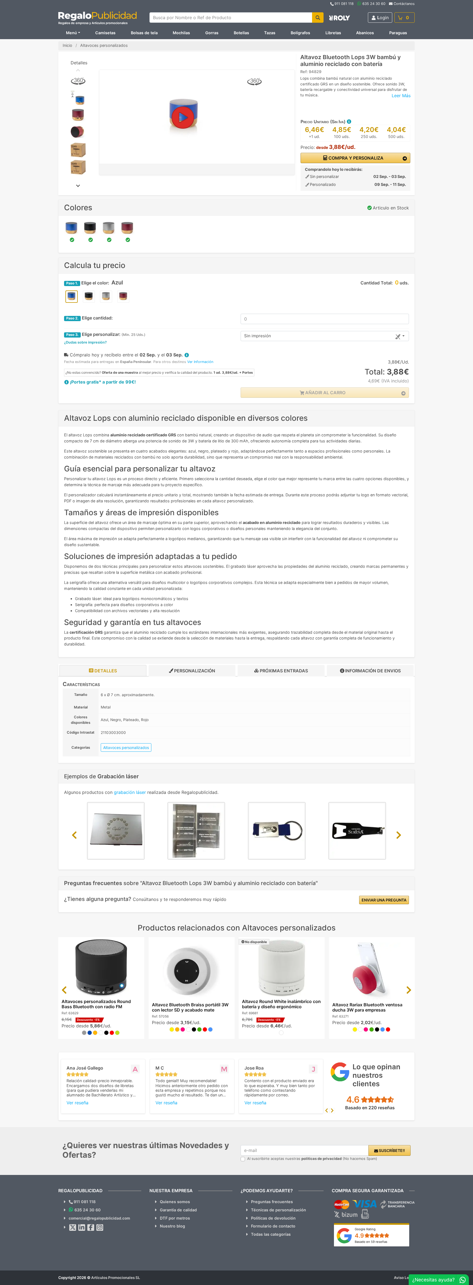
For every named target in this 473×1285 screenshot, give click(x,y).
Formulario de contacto (273, 1226)
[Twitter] (72, 1227)
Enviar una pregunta (384, 900)
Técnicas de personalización (278, 1210)
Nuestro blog (172, 1226)
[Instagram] (99, 1227)
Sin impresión (257, 335)
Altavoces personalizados (126, 747)
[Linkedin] (81, 1227)
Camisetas (105, 32)
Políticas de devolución (273, 1218)
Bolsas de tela (144, 32)
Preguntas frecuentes (272, 1201)
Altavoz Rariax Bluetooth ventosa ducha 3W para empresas (367, 1007)
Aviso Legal (404, 1277)
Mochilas (181, 32)
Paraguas (398, 32)
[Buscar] (318, 17)
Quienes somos (175, 1201)
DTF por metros (175, 1218)
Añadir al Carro (324, 392)
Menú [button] (71, 32)
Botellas (241, 32)
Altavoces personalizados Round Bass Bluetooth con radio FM (96, 1004)
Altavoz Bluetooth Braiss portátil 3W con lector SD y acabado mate (190, 1007)
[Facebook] (90, 1227)
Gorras (211, 32)
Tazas (269, 32)
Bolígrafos (300, 32)
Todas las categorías (271, 1234)
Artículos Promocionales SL (115, 1277)
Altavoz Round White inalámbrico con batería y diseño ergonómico (281, 1004)
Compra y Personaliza (355, 158)
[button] (349, 121)
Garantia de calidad (178, 1210)
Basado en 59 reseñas (371, 1242)
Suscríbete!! (391, 1150)
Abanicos (365, 32)
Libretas (333, 32)
